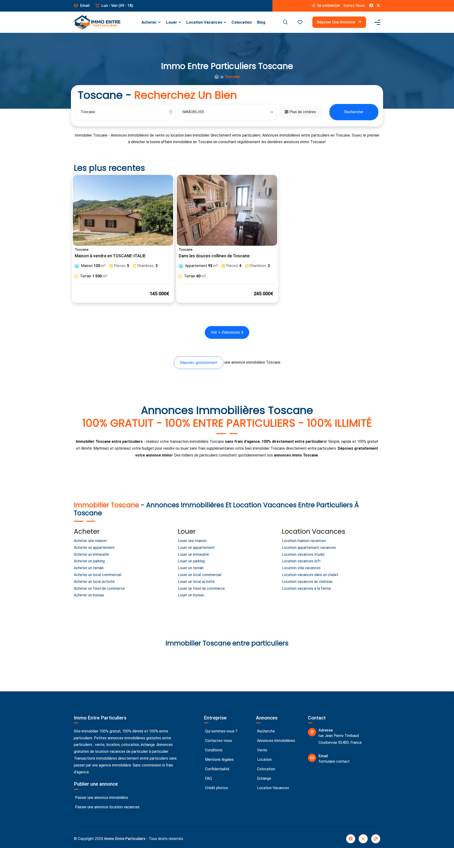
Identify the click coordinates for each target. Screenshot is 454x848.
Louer (171, 22)
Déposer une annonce (336, 22)
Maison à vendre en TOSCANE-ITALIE (110, 256)
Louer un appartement (196, 547)
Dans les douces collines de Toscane (214, 256)
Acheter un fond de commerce (99, 588)
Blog (261, 22)
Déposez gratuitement (199, 362)
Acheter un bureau (89, 595)
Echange (263, 778)
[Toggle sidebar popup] (376, 22)
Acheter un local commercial (97, 575)
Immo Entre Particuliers (124, 838)
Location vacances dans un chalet (310, 575)
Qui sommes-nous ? (220, 731)
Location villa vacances (301, 568)
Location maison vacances (304, 540)
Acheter (149, 22)
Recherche (265, 731)
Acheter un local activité (94, 581)
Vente (261, 750)
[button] (300, 22)
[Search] (285, 22)
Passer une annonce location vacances (107, 807)
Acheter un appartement (94, 547)
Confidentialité (216, 769)
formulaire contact (334, 761)
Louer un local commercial (199, 575)
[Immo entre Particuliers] (216, 76)
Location (264, 759)
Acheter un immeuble (91, 554)
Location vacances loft (301, 561)
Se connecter (328, 5)
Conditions (213, 750)
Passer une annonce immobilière (101, 797)
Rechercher (353, 112)
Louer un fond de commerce (201, 588)
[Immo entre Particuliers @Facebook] (371, 5)
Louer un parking (191, 561)
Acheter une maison (90, 540)
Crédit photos (216, 788)
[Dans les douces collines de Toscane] (227, 210)
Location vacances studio (303, 554)
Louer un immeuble (193, 554)
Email (84, 5)
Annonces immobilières (275, 740)
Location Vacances (204, 22)
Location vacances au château (307, 581)
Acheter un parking (89, 561)
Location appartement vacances (309, 547)
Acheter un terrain (89, 568)
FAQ (208, 778)
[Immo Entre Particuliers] (97, 22)
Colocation (241, 22)
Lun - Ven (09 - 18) (116, 5)
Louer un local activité (196, 581)
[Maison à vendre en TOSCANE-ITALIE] (123, 210)
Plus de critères (302, 112)
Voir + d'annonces (226, 332)
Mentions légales (219, 759)
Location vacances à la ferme (306, 588)
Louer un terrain (191, 568)
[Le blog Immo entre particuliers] (375, 838)
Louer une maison (192, 540)
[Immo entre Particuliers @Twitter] (378, 5)
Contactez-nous (218, 740)
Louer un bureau (191, 595)
